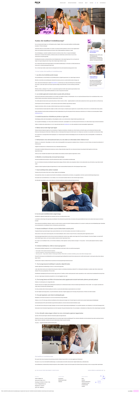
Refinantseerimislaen (62, 380)
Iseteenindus (103, 2)
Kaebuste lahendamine (86, 381)
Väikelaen (81, 2)
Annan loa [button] (136, 391)
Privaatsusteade (85, 384)
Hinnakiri (83, 386)
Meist (86, 2)
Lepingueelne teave (85, 383)
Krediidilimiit (63, 2)
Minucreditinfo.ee (54, 82)
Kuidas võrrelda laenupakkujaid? (96, 370)
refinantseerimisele (38, 113)
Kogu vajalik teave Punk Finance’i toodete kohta (47, 370)
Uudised (91, 2)
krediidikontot (66, 124)
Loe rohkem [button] (130, 391)
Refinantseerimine (72, 2)
